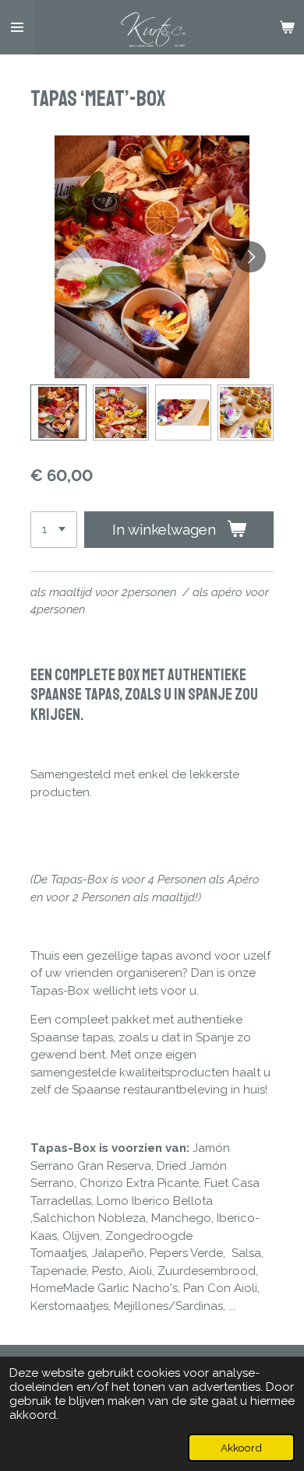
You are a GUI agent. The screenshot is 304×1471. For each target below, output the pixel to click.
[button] (58, 412)
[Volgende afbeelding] (250, 256)
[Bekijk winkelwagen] (287, 27)
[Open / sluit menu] (17, 27)
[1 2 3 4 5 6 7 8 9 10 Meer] (53, 529)
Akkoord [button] (241, 1447)
